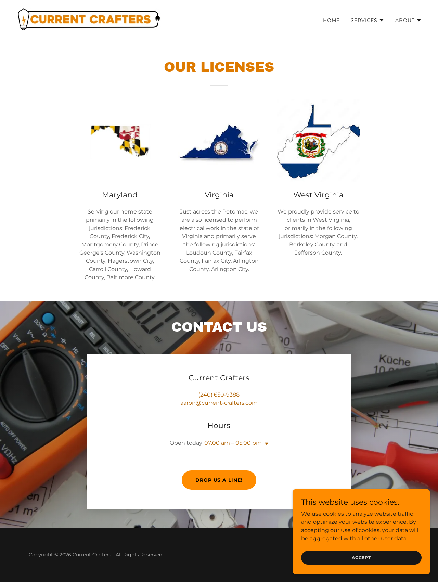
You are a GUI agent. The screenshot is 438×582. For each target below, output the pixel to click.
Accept (361, 557)
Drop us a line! (219, 480)
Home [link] (331, 20)
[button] (367, 20)
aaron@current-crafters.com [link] (219, 403)
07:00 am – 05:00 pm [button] (233, 443)
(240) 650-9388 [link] (219, 394)
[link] (88, 19)
